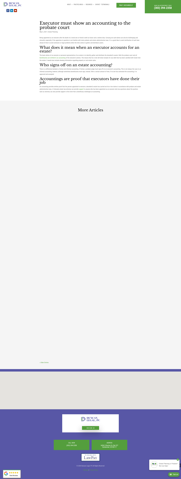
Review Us (91, 428)
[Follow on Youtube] (15, 10)
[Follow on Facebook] (7, 10)
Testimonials (105, 4)
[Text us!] (174, 475)
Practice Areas (78, 4)
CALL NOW (71, 443)
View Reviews (14, 475)
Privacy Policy (93, 470)
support (81, 89)
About (69, 4)
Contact (97, 4)
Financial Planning (89, 350)
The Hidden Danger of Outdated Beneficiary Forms (75, 263)
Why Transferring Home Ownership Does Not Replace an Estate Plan (86, 183)
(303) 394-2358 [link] (163, 8)
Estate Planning (53, 32)
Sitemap (85, 470)
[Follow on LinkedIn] (11, 10)
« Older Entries (44, 362)
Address (109, 443)
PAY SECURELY (126, 5)
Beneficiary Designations (80, 267)
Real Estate (76, 187)
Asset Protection (68, 350)
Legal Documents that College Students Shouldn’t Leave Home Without (88, 346)
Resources (89, 4)
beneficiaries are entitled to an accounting (52, 58)
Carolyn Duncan (48, 187)
